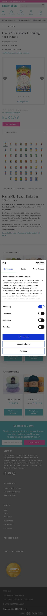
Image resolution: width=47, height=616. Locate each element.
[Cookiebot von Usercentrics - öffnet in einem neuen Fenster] (34, 263)
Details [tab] (23, 269)
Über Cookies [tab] (38, 269)
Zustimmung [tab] (8, 269)
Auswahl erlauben (23, 344)
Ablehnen (23, 351)
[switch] (41, 313)
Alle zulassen (23, 337)
